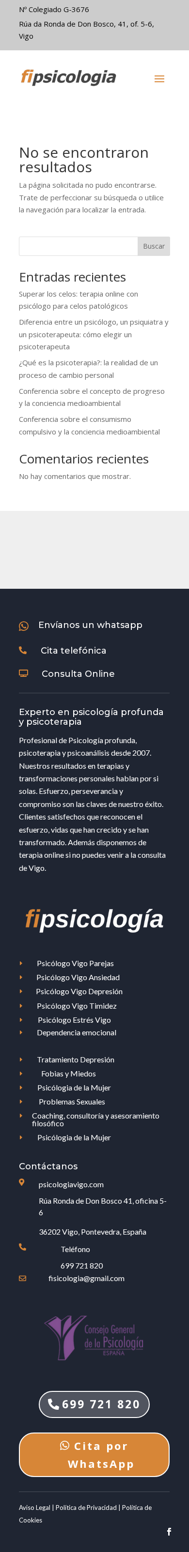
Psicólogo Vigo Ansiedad (78, 977)
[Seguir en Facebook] (169, 1531)
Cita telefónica (74, 650)
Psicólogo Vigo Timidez (77, 1005)
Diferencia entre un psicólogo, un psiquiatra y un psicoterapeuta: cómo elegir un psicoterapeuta (94, 334)
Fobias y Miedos (68, 1073)
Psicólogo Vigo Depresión (79, 991)
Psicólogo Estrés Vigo (74, 1019)
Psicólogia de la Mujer (74, 1087)
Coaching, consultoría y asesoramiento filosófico (95, 1119)
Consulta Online (78, 674)
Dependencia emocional (76, 1032)
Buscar (154, 246)
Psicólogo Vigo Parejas (75, 963)
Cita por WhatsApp (101, 1454)
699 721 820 (82, 1265)
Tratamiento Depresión (75, 1059)
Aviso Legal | (37, 1507)
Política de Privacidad (87, 1507)
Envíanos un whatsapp (90, 625)
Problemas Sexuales (72, 1101)
